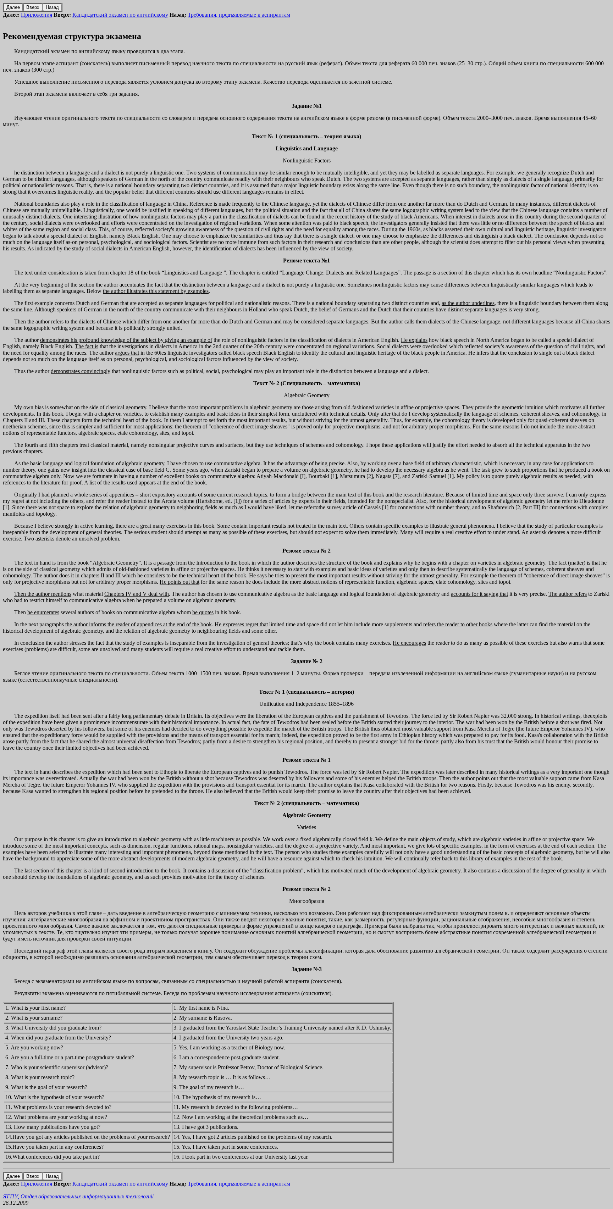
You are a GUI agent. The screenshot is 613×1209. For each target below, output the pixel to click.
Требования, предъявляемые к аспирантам (239, 15)
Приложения (36, 15)
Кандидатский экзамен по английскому (120, 15)
